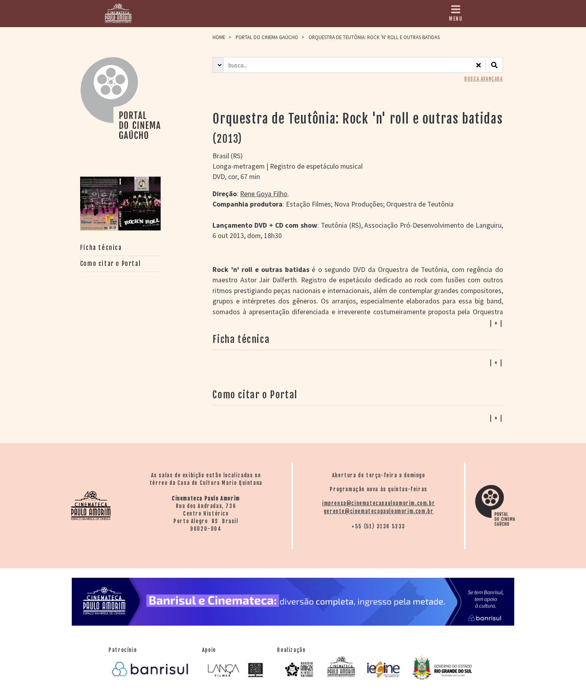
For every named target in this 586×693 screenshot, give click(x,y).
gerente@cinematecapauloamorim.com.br (379, 511)
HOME (218, 37)
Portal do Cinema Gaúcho (267, 37)
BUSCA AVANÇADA (483, 79)
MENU (455, 19)
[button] (357, 418)
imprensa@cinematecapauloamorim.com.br (378, 503)
